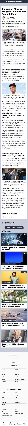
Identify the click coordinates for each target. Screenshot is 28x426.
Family (3, 397)
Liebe (3, 395)
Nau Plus (17, 376)
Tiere (3, 399)
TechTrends (17, 402)
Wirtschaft (17, 374)
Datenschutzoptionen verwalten (8, 415)
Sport (3, 372)
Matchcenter (17, 372)
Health (3, 392)
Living (16, 392)
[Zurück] (1, 1)
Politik (16, 369)
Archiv (3, 384)
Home (3, 5)
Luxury (16, 395)
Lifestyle (4, 381)
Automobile (4, 402)
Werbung (4, 409)
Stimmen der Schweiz (19, 379)
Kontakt (16, 411)
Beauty (3, 404)
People (3, 374)
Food (16, 397)
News (3, 369)
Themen (16, 381)
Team (16, 409)
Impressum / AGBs (19, 413)
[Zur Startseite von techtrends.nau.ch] (14, 1)
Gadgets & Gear (10, 5)
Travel (16, 399)
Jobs (3, 411)
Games (3, 379)
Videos (3, 376)
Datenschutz (5, 413)
